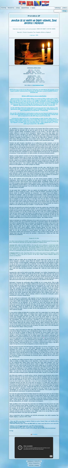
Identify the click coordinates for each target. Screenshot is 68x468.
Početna (3, 8)
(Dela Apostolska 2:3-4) (52, 89)
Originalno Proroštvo (34, 461)
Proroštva (11, 8)
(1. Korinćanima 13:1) (32, 91)
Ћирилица (58, 8)
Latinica (64, 8)
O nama (32, 8)
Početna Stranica (34, 465)
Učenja (18, 8)
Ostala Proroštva (34, 463)
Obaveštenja (25, 8)
